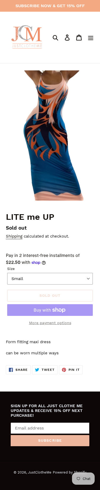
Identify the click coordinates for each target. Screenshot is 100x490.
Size (11, 269)
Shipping (14, 236)
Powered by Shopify (69, 472)
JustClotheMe (39, 472)
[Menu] (91, 38)
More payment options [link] (50, 323)
